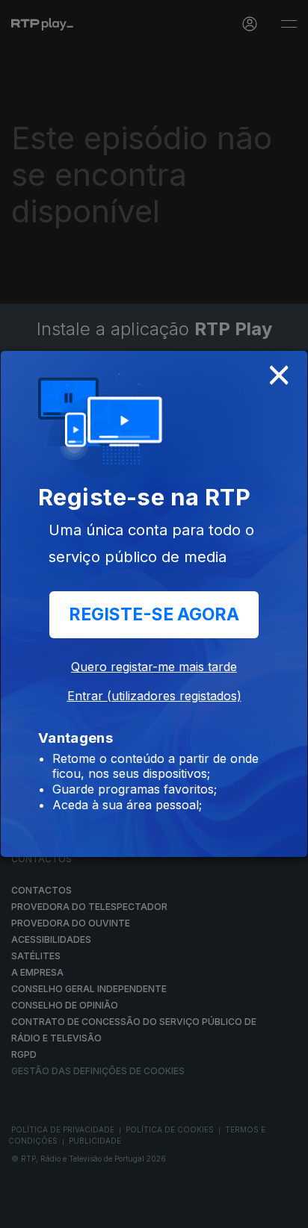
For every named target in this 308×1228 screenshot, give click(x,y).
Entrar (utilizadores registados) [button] (154, 695)
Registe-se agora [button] (154, 614)
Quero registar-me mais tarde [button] (154, 666)
